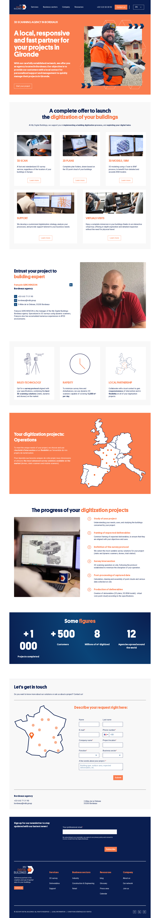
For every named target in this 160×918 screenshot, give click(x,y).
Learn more (34, 180)
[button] (34, 7)
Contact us (121, 7)
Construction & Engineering (83, 883)
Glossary (103, 883)
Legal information (58, 912)
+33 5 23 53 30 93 (104, 7)
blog (102, 878)
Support (52, 888)
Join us (126, 888)
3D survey (53, 878)
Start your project (23, 86)
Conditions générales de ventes (79, 912)
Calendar (103, 894)
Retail (74, 888)
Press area (104, 888)
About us (126, 878)
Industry (75, 878)
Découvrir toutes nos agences (28, 473)
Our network (128, 883)
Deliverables (54, 883)
